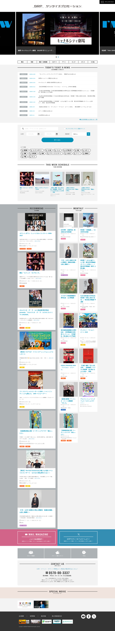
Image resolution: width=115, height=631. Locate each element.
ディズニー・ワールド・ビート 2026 (87, 331)
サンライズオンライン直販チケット (75, 128)
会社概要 (21, 616)
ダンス (83, 62)
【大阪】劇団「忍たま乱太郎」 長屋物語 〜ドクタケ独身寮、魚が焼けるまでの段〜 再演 (88, 368)
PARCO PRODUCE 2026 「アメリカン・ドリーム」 (68, 367)
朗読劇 (25, 150)
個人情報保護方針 (57, 616)
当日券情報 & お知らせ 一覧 (89, 119)
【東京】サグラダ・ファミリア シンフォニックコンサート (36, 353)
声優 (25, 156)
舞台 (22, 62)
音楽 (32, 62)
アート (64, 62)
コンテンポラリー (37, 150)
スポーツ (54, 62)
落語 (43, 153)
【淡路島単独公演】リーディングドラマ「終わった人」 (36, 432)
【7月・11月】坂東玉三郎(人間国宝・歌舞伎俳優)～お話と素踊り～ (37, 511)
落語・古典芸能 (43, 62)
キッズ (73, 62)
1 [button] (56, 57)
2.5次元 (69, 153)
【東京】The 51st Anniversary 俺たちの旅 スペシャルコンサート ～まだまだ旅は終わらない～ (36, 472)
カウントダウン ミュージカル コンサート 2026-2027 (36, 234)
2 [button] (58, 57)
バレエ (58, 150)
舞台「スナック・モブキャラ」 (30, 273)
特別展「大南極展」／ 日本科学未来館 (88, 231)
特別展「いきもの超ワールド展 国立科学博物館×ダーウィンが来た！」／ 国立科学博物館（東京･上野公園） (88, 264)
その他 (92, 62)
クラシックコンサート (55, 153)
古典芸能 (33, 153)
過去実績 (43, 616)
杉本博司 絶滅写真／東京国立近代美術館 (68, 231)
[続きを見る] (37, 241)
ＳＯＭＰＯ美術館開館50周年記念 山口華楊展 (68, 296)
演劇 (25, 153)
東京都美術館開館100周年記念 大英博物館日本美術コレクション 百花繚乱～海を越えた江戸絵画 (68, 333)
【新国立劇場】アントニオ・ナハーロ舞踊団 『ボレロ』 (68, 401)
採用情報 (32, 616)
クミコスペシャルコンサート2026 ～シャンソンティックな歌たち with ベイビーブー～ (36, 392)
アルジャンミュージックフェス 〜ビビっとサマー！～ (87, 401)
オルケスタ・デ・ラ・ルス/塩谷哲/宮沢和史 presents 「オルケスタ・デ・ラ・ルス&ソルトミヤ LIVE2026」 (36, 312)
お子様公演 (68, 150)
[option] (57, 33)
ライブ (29, 248)
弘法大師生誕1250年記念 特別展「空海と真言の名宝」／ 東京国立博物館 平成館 (88, 298)
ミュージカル (22, 248)
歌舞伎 (87, 153)
